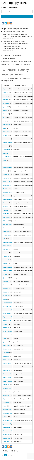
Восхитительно (7, 303)
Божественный (7, 310)
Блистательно (7, 363)
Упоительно (6, 434)
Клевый (5, 417)
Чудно (4, 406)
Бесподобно (6, 441)
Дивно (4, 338)
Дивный (5, 342)
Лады (4, 238)
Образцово (6, 395)
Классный (6, 260)
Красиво (5, 99)
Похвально (6, 356)
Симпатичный (7, 210)
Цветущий (6, 278)
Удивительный (7, 156)
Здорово (5, 135)
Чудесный (6, 174)
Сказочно (5, 281)
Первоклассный (7, 381)
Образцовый (6, 399)
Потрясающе (7, 388)
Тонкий (5, 117)
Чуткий (5, 263)
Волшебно (6, 231)
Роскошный (6, 181)
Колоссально (7, 335)
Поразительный (7, 242)
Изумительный (7, 317)
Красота (5, 153)
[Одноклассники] (8, 23)
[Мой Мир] (11, 23)
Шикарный (6, 256)
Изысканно (6, 292)
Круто (4, 128)
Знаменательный (8, 420)
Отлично (5, 110)
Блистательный (7, 367)
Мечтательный (7, 331)
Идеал (5, 299)
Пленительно (7, 427)
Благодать (6, 352)
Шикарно (5, 253)
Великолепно (7, 139)
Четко (4, 160)
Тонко (4, 121)
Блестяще (6, 146)
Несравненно (7, 345)
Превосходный (7, 199)
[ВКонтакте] (3, 23)
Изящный (5, 206)
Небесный (6, 221)
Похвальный (6, 360)
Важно (5, 96)
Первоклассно (7, 377)
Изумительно (7, 313)
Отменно (5, 324)
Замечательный (7, 167)
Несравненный (7, 349)
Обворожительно (8, 409)
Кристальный (7, 424)
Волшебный (6, 235)
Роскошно (6, 178)
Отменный (6, 327)
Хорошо (5, 89)
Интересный (6, 132)
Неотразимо (6, 370)
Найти (17, 17)
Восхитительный (8, 306)
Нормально (6, 124)
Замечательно (7, 164)
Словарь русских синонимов (14, 4)
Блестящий (6, 149)
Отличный (6, 114)
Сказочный (6, 285)
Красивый (6, 103)
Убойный (5, 392)
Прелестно (6, 213)
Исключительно (7, 192)
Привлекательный (8, 270)
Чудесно (5, 171)
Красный (5, 107)
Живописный (7, 320)
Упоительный (7, 438)
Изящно (5, 203)
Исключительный (8, 288)
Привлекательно (8, 267)
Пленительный (7, 431)
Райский (5, 249)
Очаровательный (8, 228)
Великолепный (7, 142)
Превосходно (7, 196)
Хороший (5, 92)
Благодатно (6, 402)
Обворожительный (8, 413)
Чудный (5, 274)
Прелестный (6, 217)
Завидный (6, 384)
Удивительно (7, 185)
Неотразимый (7, 374)
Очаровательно (7, 224)
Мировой (5, 189)
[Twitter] (6, 23)
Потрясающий (7, 246)
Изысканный (6, 295)
